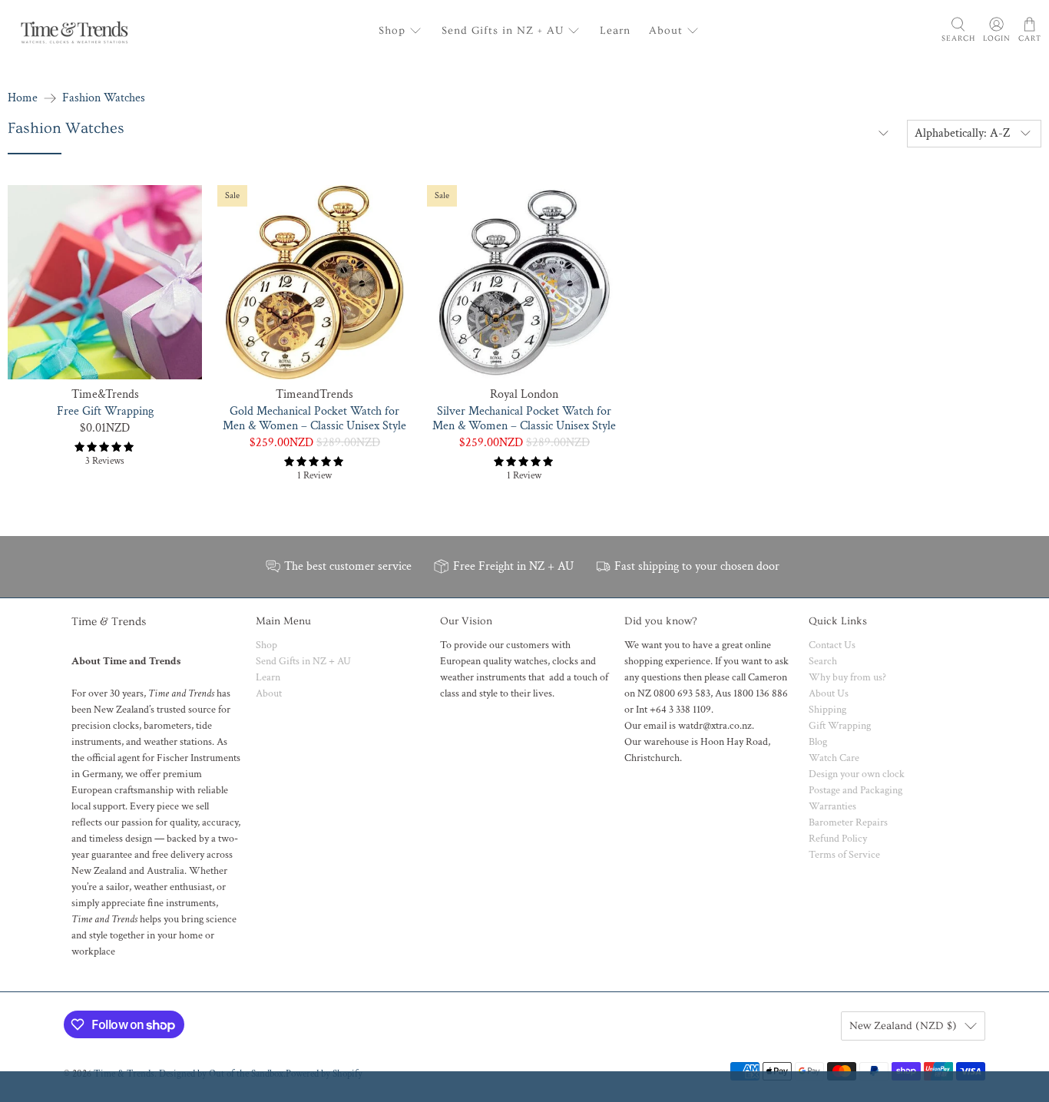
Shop (392, 31)
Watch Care (834, 758)
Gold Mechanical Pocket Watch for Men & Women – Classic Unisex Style (314, 418)
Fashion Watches (103, 98)
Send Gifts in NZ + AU (503, 31)
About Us (829, 693)
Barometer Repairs (848, 822)
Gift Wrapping (840, 726)
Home (23, 98)
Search (823, 661)
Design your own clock (857, 774)
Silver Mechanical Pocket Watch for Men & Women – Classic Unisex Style (524, 418)
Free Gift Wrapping (105, 411)
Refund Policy (838, 839)
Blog (818, 742)
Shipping (827, 709)
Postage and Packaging (855, 790)
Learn (615, 31)
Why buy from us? (847, 677)
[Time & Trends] (74, 30)
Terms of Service (844, 855)
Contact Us (832, 645)
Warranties (832, 806)
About (666, 31)
